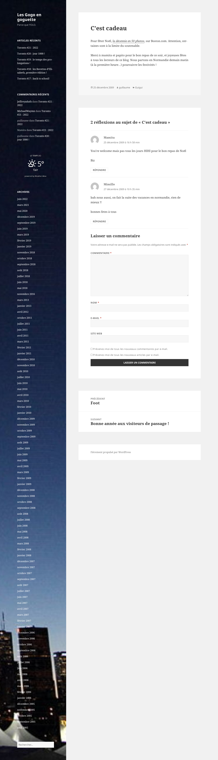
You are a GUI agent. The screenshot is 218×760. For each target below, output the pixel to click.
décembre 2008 (26, 490)
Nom (95, 302)
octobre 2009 (24, 430)
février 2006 (24, 692)
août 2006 (22, 656)
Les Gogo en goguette (29, 17)
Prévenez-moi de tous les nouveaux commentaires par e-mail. (130, 349)
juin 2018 (22, 282)
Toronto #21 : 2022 (27, 47)
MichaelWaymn (26, 111)
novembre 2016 (26, 294)
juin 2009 (22, 454)
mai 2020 (22, 210)
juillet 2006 (23, 662)
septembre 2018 (26, 264)
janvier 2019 (24, 246)
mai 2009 (22, 460)
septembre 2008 (26, 507)
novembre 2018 (26, 252)
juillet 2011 (23, 323)
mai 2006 (22, 674)
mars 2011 (23, 341)
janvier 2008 (24, 555)
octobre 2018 (24, 258)
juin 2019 (22, 228)
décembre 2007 (26, 561)
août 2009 (22, 442)
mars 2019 (23, 234)
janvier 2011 (24, 353)
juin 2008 (22, 525)
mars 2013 (23, 300)
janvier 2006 (24, 698)
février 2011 (24, 347)
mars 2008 (23, 543)
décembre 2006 (26, 632)
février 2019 (24, 240)
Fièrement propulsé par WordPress (111, 452)
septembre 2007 (26, 579)
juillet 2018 (23, 276)
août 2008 (22, 513)
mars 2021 (23, 205)
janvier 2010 (24, 412)
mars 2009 (23, 472)
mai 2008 (22, 531)
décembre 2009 (26, 418)
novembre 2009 (26, 424)
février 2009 (24, 478)
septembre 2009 (26, 436)
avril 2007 (22, 608)
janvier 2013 (24, 306)
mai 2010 (22, 389)
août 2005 (22, 727)
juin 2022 (22, 199)
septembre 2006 (26, 650)
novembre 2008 (26, 496)
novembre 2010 (26, 365)
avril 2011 (22, 335)
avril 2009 (22, 466)
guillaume (124, 87)
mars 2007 (23, 614)
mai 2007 (22, 603)
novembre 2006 (26, 638)
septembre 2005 (26, 721)
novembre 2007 (26, 567)
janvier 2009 (24, 484)
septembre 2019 (26, 222)
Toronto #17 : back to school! (33, 78)
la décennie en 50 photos (128, 41)
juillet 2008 (23, 519)
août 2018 (22, 270)
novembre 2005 (26, 709)
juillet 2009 (23, 448)
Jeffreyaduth (24, 101)
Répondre (99, 170)
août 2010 (22, 371)
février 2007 (24, 620)
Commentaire (101, 253)
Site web (96, 333)
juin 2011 (22, 329)
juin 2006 (22, 668)
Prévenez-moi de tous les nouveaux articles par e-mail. (126, 355)
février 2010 (24, 407)
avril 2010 (22, 395)
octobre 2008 (24, 502)
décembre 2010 (26, 359)
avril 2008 (22, 537)
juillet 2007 (23, 591)
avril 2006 (22, 680)
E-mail (96, 318)
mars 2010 (23, 401)
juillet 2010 (23, 377)
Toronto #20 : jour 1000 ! (31, 53)
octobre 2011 (24, 317)
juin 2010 (22, 383)
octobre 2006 (24, 644)
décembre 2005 (26, 704)
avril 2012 (22, 311)
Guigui (139, 87)
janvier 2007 (24, 626)
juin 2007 (22, 597)
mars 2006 (23, 686)
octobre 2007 (24, 573)
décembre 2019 (26, 216)
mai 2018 (22, 288)
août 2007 (22, 585)
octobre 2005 (24, 715)
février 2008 (24, 549)
